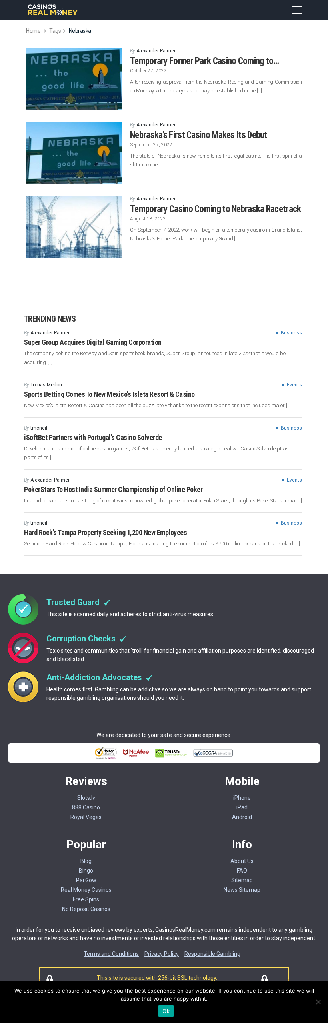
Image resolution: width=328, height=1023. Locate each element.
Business (291, 333)
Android (242, 817)
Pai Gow (86, 880)
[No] (318, 1002)
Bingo (86, 870)
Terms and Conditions (111, 954)
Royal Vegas (86, 817)
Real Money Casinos (86, 890)
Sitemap (242, 880)
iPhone (242, 798)
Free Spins (86, 899)
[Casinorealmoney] (53, 14)
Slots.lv (86, 798)
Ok (166, 1011)
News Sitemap (242, 890)
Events (294, 385)
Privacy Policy (161, 954)
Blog (86, 861)
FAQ (242, 870)
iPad (242, 807)
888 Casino (86, 807)
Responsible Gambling (212, 954)
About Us (242, 861)
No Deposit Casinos (86, 909)
